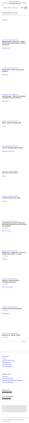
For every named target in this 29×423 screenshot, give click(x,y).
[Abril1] (14, 176)
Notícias (11, 39)
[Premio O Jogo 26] (14, 231)
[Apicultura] (14, 201)
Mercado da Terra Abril (10, 173)
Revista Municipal (6, 362)
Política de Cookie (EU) (7, 382)
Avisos (8, 39)
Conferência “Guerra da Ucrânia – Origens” (13, 70)
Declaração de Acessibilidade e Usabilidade (12, 380)
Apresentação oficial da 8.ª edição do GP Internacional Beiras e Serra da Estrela (13, 43)
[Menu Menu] (25, 8)
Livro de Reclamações (7, 366)
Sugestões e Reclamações (8, 360)
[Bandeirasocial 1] (14, 313)
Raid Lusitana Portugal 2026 (11, 123)
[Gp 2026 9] (14, 20)
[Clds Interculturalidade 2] (14, 287)
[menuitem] (21, 8)
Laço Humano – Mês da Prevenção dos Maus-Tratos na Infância (13, 97)
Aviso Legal (5, 376)
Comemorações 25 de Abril (11, 198)
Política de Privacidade (7, 378)
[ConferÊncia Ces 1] (14, 48)
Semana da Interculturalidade (12, 308)
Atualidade (4, 39)
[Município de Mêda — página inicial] (12, 8)
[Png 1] (14, 126)
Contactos (4, 359)
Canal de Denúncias (6, 364)
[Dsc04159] (14, 259)
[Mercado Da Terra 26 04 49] (14, 151)
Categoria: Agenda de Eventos (10, 12)
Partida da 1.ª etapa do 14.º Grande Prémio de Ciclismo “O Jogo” (14, 253)
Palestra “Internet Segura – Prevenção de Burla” (11, 281)
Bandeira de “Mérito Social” (11, 335)
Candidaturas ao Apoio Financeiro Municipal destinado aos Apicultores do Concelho (14, 224)
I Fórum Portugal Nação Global (12, 148)
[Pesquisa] (21, 8)
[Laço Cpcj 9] (14, 74)
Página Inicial (15, 39)
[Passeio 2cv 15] (14, 101)
